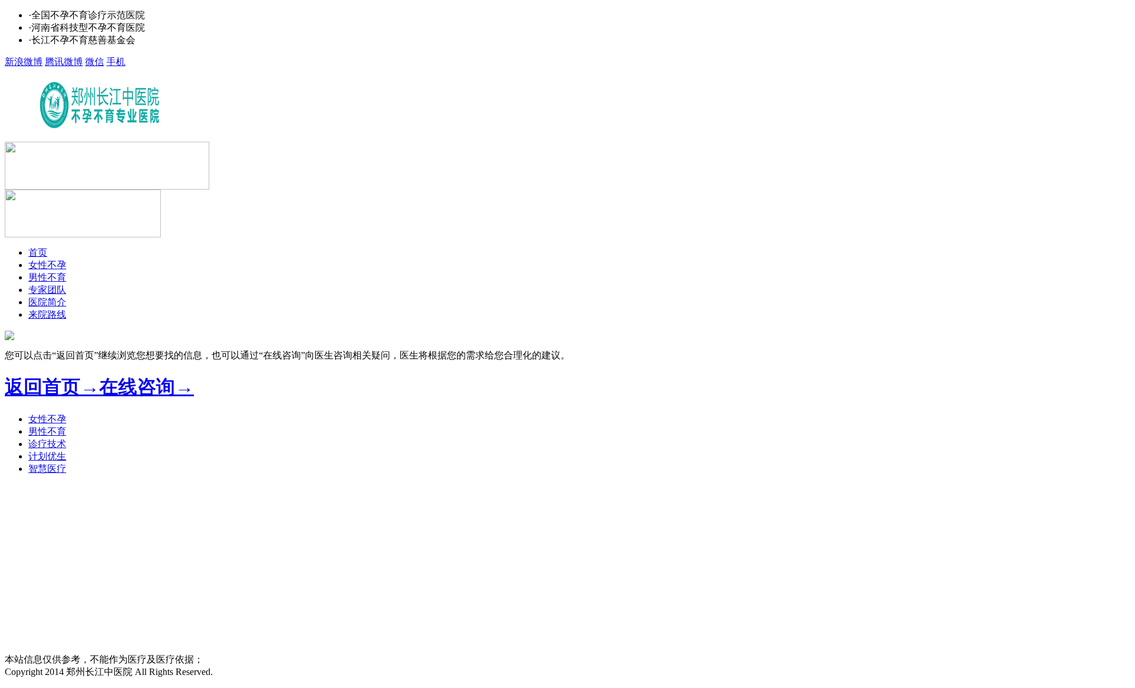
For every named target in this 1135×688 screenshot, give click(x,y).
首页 (37, 252)
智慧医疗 (47, 469)
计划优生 (47, 456)
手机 (115, 62)
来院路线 (47, 314)
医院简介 (47, 302)
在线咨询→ (146, 386)
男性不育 (47, 277)
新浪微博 (24, 62)
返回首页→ (52, 386)
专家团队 (47, 290)
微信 (94, 62)
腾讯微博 (64, 62)
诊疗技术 (47, 444)
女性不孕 (47, 265)
